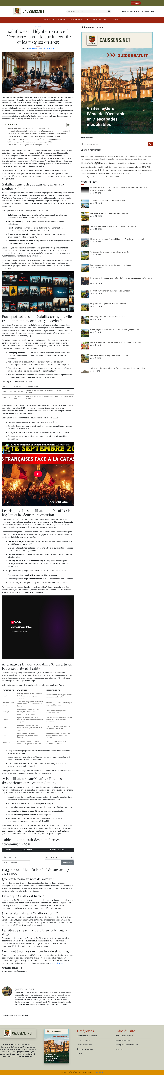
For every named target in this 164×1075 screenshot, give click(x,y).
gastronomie (88, 162)
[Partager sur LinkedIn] (47, 978)
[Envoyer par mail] (38, 978)
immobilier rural (136, 163)
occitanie (145, 166)
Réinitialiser (67, 862)
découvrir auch (120, 159)
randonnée (127, 170)
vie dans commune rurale (145, 174)
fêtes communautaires (131, 159)
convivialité (90, 159)
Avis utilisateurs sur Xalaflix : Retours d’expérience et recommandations (34, 139)
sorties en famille (88, 173)
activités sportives (100, 156)
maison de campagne (125, 167)
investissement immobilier (100, 167)
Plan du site (99, 1072)
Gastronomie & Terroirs (54, 20)
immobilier (113, 163)
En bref (38, 27)
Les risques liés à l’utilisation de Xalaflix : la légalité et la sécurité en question (36, 134)
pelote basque (85, 170)
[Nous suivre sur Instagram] (148, 3)
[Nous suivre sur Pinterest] (152, 3)
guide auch (105, 163)
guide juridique (56, 963)
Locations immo (75, 20)
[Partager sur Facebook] (29, 978)
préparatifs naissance (116, 170)
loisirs (114, 167)
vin (95, 177)
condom (84, 159)
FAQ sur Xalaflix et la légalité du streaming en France (27, 144)
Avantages (27, 850)
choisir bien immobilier (144, 156)
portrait (91, 170)
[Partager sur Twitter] (34, 978)
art (117, 156)
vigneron (83, 177)
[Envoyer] (109, 11)
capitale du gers (123, 156)
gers (98, 162)
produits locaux (102, 170)
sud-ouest (99, 174)
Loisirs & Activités (93, 20)
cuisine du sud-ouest (102, 159)
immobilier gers (124, 163)
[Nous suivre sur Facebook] (144, 3)
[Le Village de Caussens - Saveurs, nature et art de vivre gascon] (36, 11)
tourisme (107, 174)
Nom (8, 850)
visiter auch (99, 177)
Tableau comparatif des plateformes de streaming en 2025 (29, 142)
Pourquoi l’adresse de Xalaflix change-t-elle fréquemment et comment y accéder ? (38, 131)
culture (112, 159)
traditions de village (132, 174)
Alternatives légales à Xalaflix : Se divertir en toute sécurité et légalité (33, 136)
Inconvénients (57, 850)
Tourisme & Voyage (112, 20)
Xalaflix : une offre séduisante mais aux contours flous (28, 128)
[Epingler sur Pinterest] (42, 978)
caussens (133, 155)
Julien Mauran (49, 49)
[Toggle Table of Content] (67, 125)
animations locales (110, 156)
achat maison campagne (88, 156)
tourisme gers (118, 173)
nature (137, 167)
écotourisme (114, 177)
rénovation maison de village (143, 170)
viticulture (106, 177)
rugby (133, 170)
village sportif (90, 177)
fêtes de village (142, 159)
